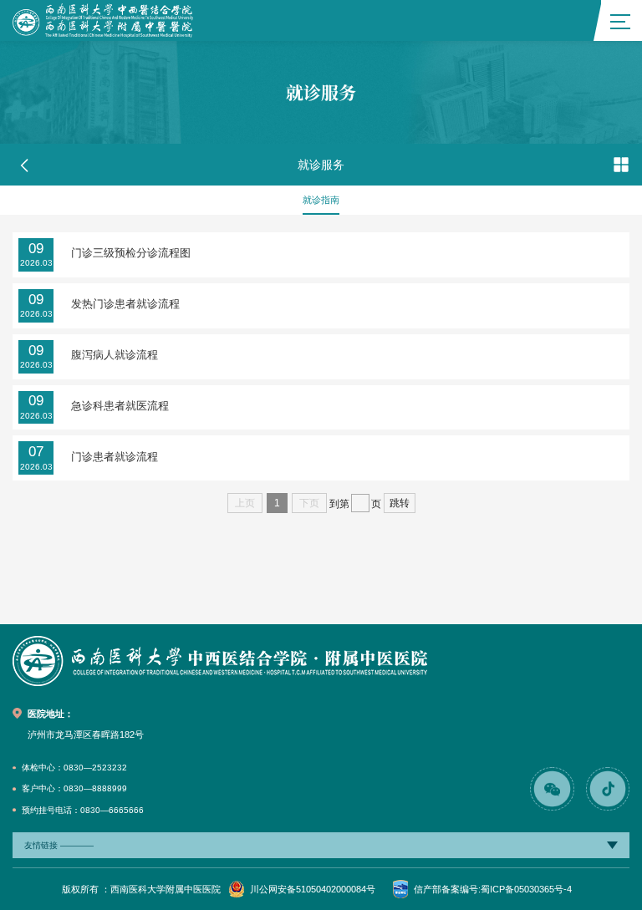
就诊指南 (321, 200)
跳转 (400, 503)
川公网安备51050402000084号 (312, 889)
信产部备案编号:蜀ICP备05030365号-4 (493, 889)
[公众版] (103, 20)
